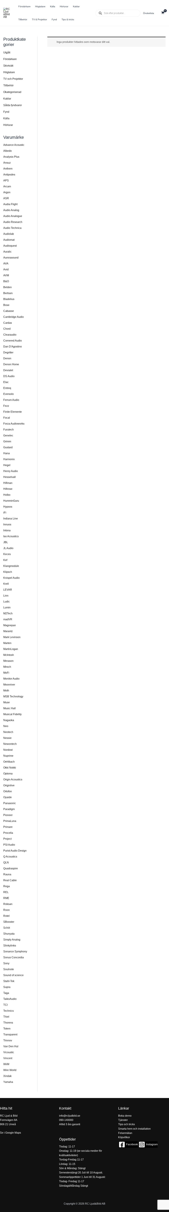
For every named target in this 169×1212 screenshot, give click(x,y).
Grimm (7, 441)
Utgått (6, 52)
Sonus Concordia (13, 957)
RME (6, 898)
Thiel (6, 1016)
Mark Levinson (11, 637)
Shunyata (9, 933)
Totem (6, 1028)
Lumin (7, 607)
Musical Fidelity (12, 714)
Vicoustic (8, 1052)
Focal (6, 417)
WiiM (6, 1064)
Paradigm (9, 809)
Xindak (7, 1076)
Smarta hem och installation (134, 1128)
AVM (6, 275)
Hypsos (7, 506)
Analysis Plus (11, 156)
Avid (6, 269)
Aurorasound (10, 257)
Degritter (8, 352)
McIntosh (8, 655)
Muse (6, 702)
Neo (5, 726)
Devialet (8, 370)
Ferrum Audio (11, 400)
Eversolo (8, 394)
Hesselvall (9, 477)
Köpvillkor (124, 1137)
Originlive (9, 785)
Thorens (8, 1022)
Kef (5, 560)
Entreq (7, 388)
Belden (7, 287)
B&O (6, 281)
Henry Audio (10, 471)
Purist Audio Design (15, 850)
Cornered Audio (12, 340)
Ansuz (7, 162)
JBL (5, 542)
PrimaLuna (9, 821)
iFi (4, 512)
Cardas (7, 322)
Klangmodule (11, 566)
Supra (6, 987)
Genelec (8, 435)
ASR (6, 198)
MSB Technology (13, 696)
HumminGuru (11, 500)
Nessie (7, 738)
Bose (6, 305)
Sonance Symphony (15, 951)
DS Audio (9, 376)
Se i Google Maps (10, 1132)
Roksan (7, 904)
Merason (8, 660)
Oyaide (7, 797)
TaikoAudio (10, 999)
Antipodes (9, 174)
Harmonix (9, 459)
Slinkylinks (9, 945)
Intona (7, 530)
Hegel (6, 465)
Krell (6, 583)
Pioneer (8, 815)
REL (6, 892)
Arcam (7, 186)
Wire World (9, 1070)
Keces (7, 554)
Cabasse (8, 311)
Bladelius (8, 299)
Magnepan (9, 625)
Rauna (7, 874)
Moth (6, 690)
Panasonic (9, 803)
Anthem (7, 168)
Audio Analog (11, 210)
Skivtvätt (8, 65)
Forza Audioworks (13, 423)
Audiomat (9, 239)
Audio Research (12, 222)
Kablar (7, 98)
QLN (6, 862)
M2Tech (8, 613)
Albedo (7, 150)
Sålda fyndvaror (12, 105)
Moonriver (9, 684)
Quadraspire (10, 868)
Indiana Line (10, 518)
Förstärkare (10, 59)
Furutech (8, 429)
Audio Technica (12, 228)
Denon (7, 358)
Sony (6, 963)
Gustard (8, 447)
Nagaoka (8, 720)
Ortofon (7, 791)
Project (7, 838)
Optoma (8, 773)
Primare (8, 827)
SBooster (8, 921)
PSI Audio (9, 844)
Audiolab (8, 233)
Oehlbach (9, 761)
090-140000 (66, 1120)
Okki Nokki (9, 767)
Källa (6, 118)
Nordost (8, 749)
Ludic (6, 601)
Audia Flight (10, 204)
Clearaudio (9, 334)
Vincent (7, 1058)
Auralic (7, 251)
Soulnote (8, 969)
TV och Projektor (13, 78)
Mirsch (7, 666)
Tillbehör (8, 85)
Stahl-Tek (8, 981)
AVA (5, 263)
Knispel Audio (11, 577)
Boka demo (125, 1115)
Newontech (10, 743)
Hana (6, 453)
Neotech (8, 732)
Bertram (8, 293)
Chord (7, 328)
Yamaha (8, 1082)
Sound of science (13, 975)
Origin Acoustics (12, 779)
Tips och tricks (126, 1124)
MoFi (6, 672)
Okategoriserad (12, 92)
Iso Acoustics (11, 536)
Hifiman (7, 483)
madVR (7, 619)
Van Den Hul (10, 1046)
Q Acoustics (10, 856)
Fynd (6, 111)
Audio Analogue (12, 216)
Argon (6, 192)
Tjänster (123, 1120)
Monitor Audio (11, 678)
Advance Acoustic (13, 144)
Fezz (6, 405)
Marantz (8, 631)
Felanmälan (125, 1133)
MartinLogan (10, 649)
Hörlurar (8, 125)
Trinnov (7, 1040)
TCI (5, 1004)
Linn (5, 595)
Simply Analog (11, 939)
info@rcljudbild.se (69, 1115)
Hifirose (7, 488)
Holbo (6, 494)
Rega (6, 886)
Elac (6, 382)
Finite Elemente (12, 411)
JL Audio (8, 548)
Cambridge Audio (13, 316)
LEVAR (7, 589)
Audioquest (10, 245)
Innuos (7, 524)
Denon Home (11, 364)
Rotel (6, 915)
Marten (7, 643)
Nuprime (8, 755)
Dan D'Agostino (12, 346)
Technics (8, 1010)
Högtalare (9, 72)
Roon (6, 910)
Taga (6, 993)
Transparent (10, 1034)
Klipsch (7, 571)
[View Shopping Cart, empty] (163, 13)
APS (6, 180)
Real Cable (10, 880)
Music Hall (9, 708)
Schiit (6, 927)
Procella (8, 832)
